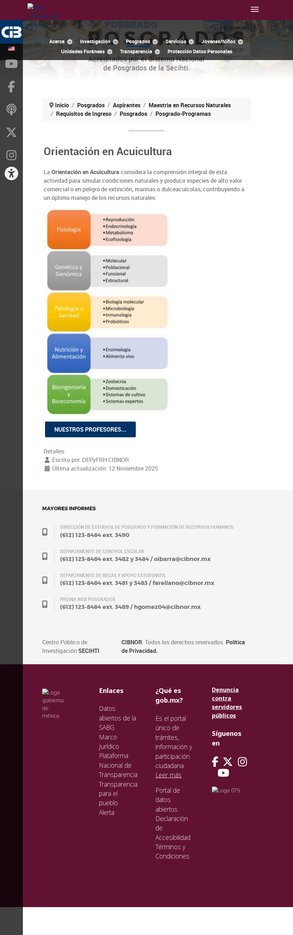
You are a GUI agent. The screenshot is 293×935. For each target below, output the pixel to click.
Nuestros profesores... (90, 429)
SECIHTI (88, 651)
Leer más (168, 775)
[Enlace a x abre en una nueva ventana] (230, 762)
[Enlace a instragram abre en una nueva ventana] (242, 762)
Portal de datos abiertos (167, 799)
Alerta (106, 812)
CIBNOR (131, 642)
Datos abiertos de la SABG (117, 718)
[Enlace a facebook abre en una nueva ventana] (215, 762)
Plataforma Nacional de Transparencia (118, 765)
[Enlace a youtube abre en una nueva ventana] (223, 773)
